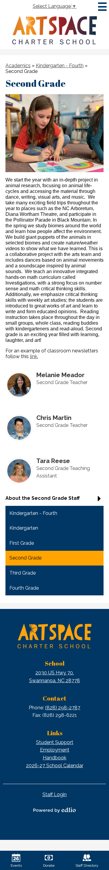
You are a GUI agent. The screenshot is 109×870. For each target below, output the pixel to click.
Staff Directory (86, 865)
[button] (54, 500)
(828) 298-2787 (62, 708)
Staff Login (54, 794)
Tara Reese (53, 461)
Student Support (54, 742)
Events (16, 865)
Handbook (54, 758)
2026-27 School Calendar (54, 765)
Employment (54, 750)
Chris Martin (53, 417)
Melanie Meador (60, 375)
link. (34, 356)
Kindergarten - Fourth (60, 65)
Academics (18, 65)
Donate (48, 865)
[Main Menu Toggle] (102, 6)
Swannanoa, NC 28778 (54, 676)
